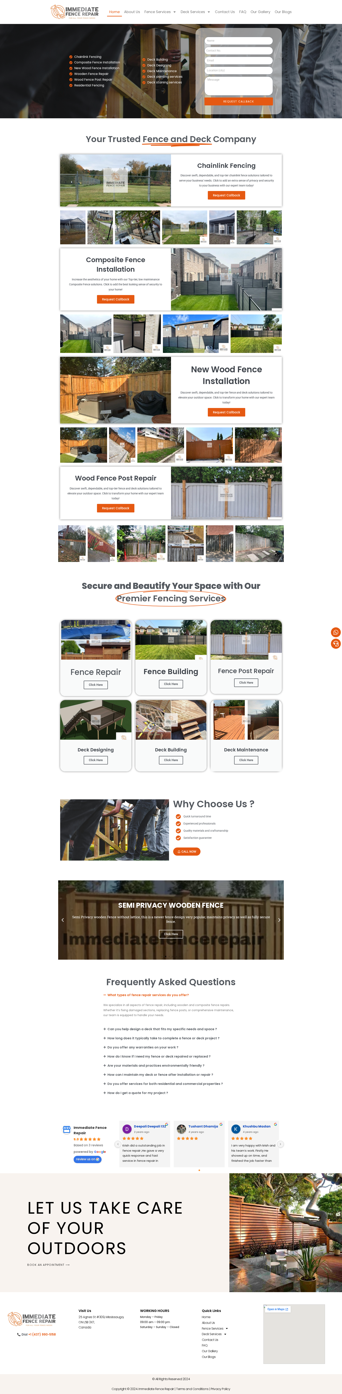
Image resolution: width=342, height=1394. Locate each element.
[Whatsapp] (336, 632)
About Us (132, 11)
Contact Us (225, 11)
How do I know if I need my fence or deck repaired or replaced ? (159, 1056)
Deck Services (193, 11)
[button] (62, 920)
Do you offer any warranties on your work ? (142, 1047)
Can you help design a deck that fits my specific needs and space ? (162, 1029)
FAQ (242, 11)
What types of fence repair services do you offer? (148, 995)
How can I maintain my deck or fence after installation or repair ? (160, 1074)
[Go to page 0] (199, 1170)
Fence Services (157, 11)
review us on (85, 1159)
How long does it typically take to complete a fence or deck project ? (163, 1038)
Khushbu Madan (257, 1126)
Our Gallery (260, 11)
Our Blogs (283, 11)
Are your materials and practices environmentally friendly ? (155, 1065)
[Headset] (336, 644)
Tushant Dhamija (203, 1126)
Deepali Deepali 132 (150, 1126)
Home (114, 11)
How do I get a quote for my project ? (137, 1093)
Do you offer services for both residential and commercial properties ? (165, 1084)
